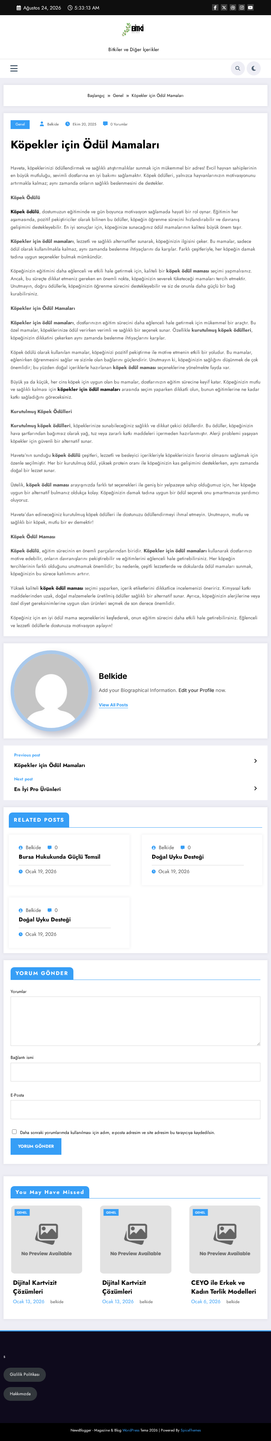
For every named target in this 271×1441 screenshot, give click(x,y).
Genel (20, 124)
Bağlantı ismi (22, 1057)
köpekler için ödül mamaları (89, 389)
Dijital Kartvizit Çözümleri (77, 1287)
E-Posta (17, 1095)
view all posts (113, 705)
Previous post (27, 755)
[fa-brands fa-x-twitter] (224, 7)
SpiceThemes (191, 1430)
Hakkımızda (20, 1394)
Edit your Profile (196, 690)
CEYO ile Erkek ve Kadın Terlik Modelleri (176, 1287)
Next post (23, 779)
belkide (53, 124)
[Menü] (14, 68)
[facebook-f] (215, 7)
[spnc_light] (254, 68)
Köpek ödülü (25, 211)
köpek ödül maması (61, 588)
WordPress (130, 1430)
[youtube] (250, 7)
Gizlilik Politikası (25, 1374)
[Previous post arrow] (255, 761)
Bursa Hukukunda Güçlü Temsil (59, 857)
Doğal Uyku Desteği (178, 857)
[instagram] (242, 7)
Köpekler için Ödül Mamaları (49, 765)
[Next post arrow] (255, 788)
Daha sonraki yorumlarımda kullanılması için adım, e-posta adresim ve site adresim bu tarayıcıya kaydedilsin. (117, 1132)
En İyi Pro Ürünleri (37, 789)
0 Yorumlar (119, 124)
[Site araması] (238, 68)
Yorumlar (18, 991)
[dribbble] (233, 7)
